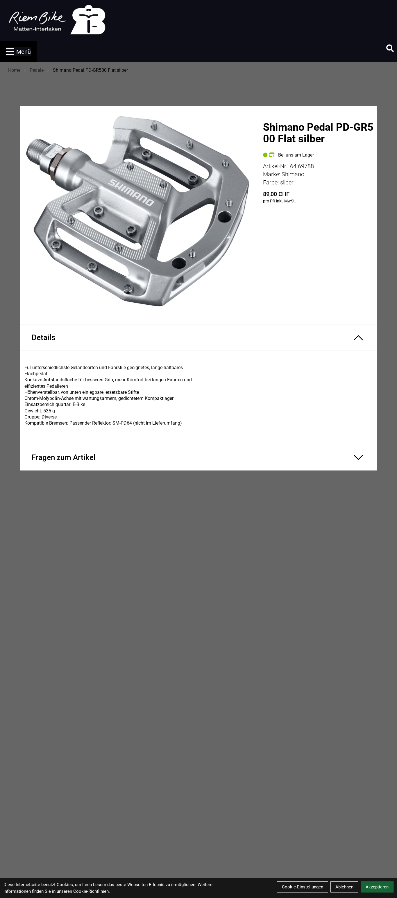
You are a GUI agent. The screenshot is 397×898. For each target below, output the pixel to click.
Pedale (37, 70)
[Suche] (390, 48)
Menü (23, 51)
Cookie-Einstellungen (302, 887)
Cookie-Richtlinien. (91, 891)
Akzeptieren (377, 887)
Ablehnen (344, 887)
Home (14, 70)
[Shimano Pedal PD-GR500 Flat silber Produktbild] (138, 210)
